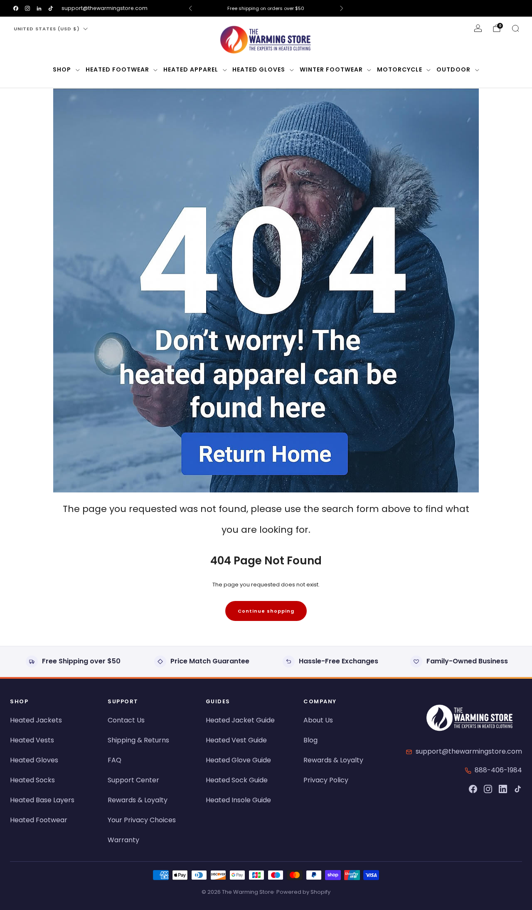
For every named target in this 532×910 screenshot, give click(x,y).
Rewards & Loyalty (137, 800)
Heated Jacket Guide (240, 720)
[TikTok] (518, 789)
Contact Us (126, 720)
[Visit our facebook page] (16, 8)
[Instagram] (488, 789)
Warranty (123, 840)
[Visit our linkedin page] (39, 8)
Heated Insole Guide (238, 800)
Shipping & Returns (138, 740)
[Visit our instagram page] (27, 8)
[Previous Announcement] (190, 8)
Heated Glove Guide (238, 760)
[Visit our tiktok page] (51, 8)
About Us (318, 720)
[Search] (515, 28)
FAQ (114, 760)
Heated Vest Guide (236, 740)
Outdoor (453, 69)
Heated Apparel (190, 69)
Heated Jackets (36, 720)
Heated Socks (32, 780)
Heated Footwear (117, 69)
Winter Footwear (331, 69)
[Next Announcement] (341, 8)
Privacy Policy (325, 780)
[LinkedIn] (503, 789)
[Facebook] (473, 789)
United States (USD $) (47, 28)
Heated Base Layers (42, 800)
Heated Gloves (258, 69)
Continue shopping (266, 611)
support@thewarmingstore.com (105, 8)
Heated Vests (32, 740)
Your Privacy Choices (142, 820)
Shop (62, 69)
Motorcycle (399, 69)
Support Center (133, 780)
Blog (310, 740)
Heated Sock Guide (237, 780)
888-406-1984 (498, 770)
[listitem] (266, 8)
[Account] (478, 28)
